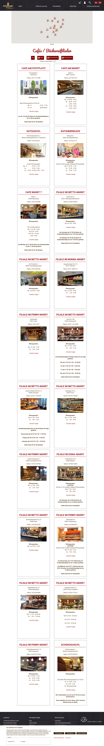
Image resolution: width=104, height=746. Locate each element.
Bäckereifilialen (53, 57)
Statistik (23, 741)
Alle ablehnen (70, 733)
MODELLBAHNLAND (93, 6)
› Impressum (67, 737)
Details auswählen (81, 733)
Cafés (41, 57)
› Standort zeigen (33, 111)
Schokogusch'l (68, 57)
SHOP (20, 6)
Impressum (58, 720)
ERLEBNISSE (57, 6)
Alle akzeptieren (59, 733)
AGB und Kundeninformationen (63, 723)
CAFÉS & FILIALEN (41, 6)
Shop (30, 720)
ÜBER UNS (73, 6)
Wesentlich (10, 741)
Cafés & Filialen (33, 723)
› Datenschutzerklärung (58, 737)
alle (33, 57)
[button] (47, 29)
